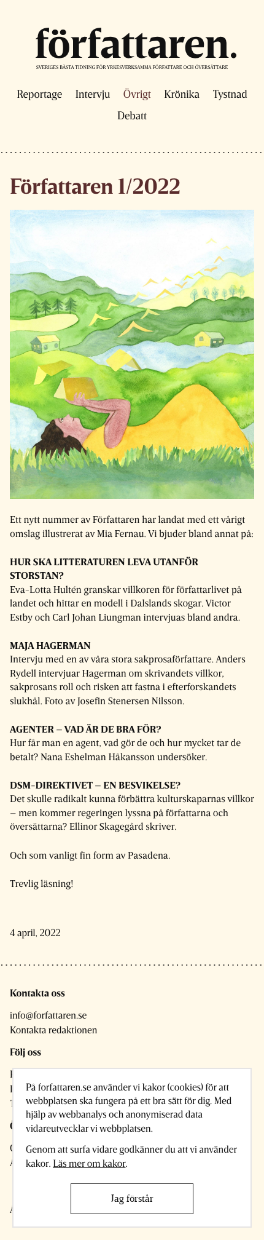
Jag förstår (132, 1198)
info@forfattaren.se (48, 1016)
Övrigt (137, 94)
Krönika (182, 94)
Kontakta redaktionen (53, 1030)
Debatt (132, 115)
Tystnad (229, 94)
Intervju (93, 94)
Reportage (39, 94)
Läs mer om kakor (89, 1164)
